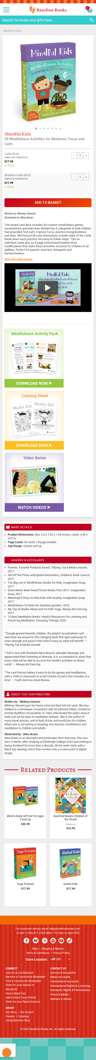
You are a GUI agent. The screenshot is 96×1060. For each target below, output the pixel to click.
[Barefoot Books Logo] (48, 9)
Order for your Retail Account (23, 1001)
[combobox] (48, 20)
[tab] (48, 527)
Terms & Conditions (38, 953)
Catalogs (23, 1016)
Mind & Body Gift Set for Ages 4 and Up (25, 817)
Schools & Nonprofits (63, 972)
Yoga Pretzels (25, 884)
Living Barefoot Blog (18, 1020)
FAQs (35, 948)
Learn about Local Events (21, 997)
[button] (36, 127)
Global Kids (70, 884)
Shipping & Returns (53, 948)
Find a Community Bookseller (23, 981)
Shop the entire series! (18, 259)
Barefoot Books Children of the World (71, 817)
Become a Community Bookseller (25, 976)
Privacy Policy (61, 953)
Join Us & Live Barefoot (19, 972)
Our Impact (26, 1012)
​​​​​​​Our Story (11, 1012)
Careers (10, 1016)
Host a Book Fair (16, 993)
